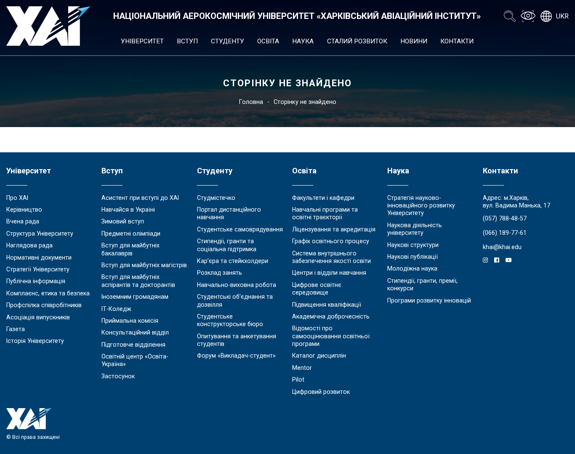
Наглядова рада (29, 245)
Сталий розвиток (357, 41)
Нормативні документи (39, 257)
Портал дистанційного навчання (229, 213)
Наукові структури (413, 245)
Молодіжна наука (412, 268)
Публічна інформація (35, 281)
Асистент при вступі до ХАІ (140, 197)
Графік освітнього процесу (330, 241)
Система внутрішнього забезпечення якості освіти (331, 257)
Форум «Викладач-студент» (236, 355)
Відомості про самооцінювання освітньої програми (331, 336)
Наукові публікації (412, 256)
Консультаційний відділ (135, 332)
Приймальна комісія (129, 320)
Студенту (227, 41)
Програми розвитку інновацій (429, 300)
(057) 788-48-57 (505, 218)
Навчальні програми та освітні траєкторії (325, 213)
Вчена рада (22, 221)
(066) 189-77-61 (505, 232)
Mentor (302, 367)
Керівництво (24, 209)
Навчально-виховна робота (236, 284)
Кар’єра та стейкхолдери (232, 261)
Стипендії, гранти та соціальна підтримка (226, 245)
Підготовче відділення (133, 344)
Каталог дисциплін (319, 355)
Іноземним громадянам (134, 296)
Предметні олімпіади (130, 233)
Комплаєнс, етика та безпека (48, 293)
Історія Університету (35, 340)
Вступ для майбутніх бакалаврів (130, 249)
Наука (303, 41)
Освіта (268, 41)
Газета (15, 329)
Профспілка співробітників (44, 305)
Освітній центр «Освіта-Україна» (134, 360)
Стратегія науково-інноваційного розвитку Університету (421, 205)
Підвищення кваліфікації (326, 304)
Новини (413, 41)
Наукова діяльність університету (414, 229)
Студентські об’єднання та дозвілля (235, 300)
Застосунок (118, 376)
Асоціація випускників (38, 317)
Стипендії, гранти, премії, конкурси (422, 284)
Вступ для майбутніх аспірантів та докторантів (138, 280)
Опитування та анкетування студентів (236, 340)
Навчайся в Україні (128, 209)
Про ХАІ (17, 197)
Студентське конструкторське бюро (230, 320)
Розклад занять (219, 272)
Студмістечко (216, 197)
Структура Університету (39, 233)
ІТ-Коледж (116, 308)
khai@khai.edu (502, 247)
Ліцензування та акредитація (333, 229)
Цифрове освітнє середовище (316, 288)
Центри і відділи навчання (329, 272)
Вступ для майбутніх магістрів (144, 265)
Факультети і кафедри (323, 197)
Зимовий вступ (122, 221)
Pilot (298, 379)
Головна (251, 102)
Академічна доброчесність (331, 316)
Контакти (457, 41)
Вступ (187, 41)
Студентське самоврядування (240, 229)
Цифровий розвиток (321, 391)
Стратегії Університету (37, 269)
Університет (142, 41)
